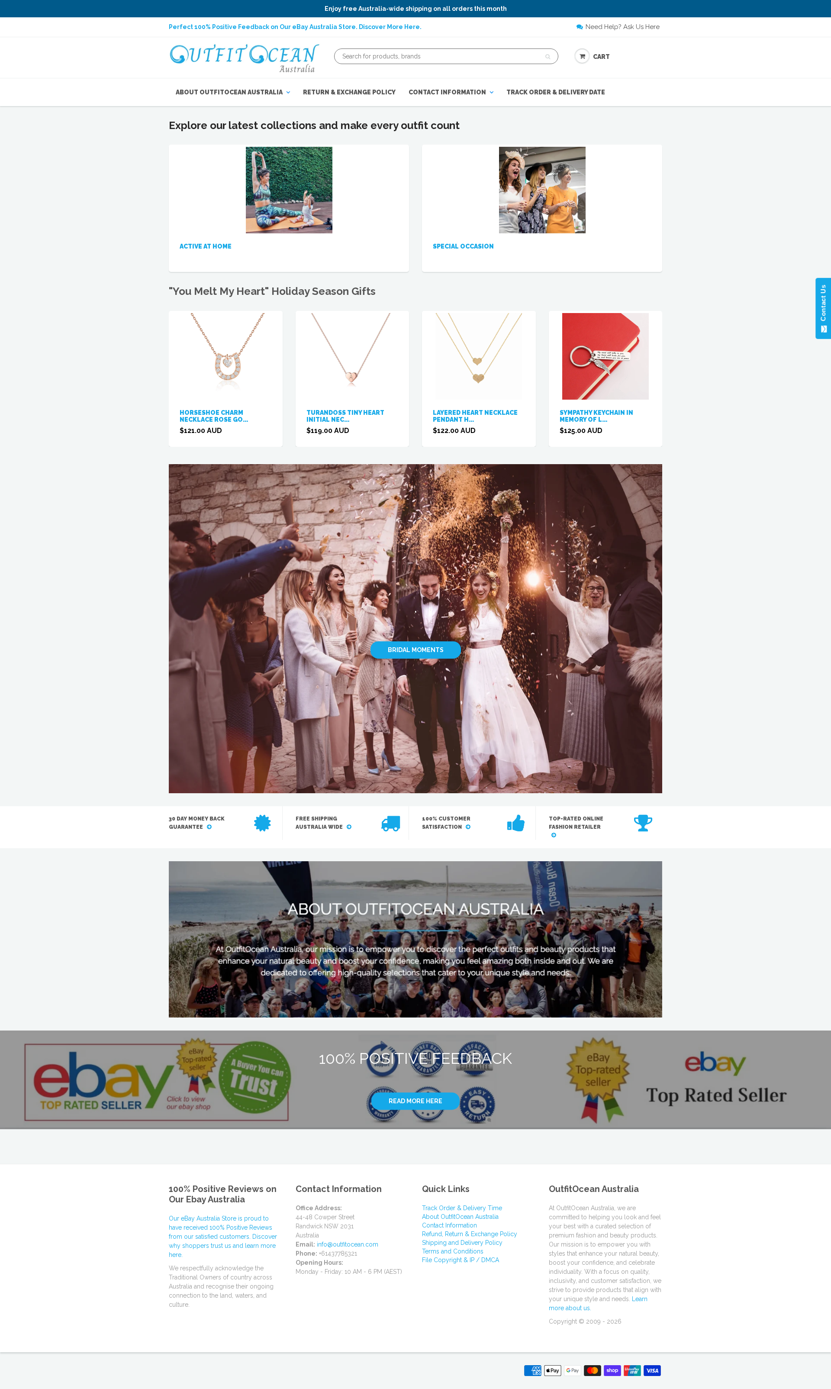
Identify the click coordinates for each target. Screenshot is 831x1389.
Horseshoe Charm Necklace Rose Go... (214, 416)
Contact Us (823, 304)
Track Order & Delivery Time (462, 1208)
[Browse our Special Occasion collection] (542, 189)
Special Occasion (463, 246)
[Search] (548, 57)
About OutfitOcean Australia (229, 92)
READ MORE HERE (415, 1101)
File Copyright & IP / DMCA (460, 1260)
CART (601, 56)
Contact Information (447, 92)
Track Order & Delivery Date (555, 92)
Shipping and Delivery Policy (462, 1242)
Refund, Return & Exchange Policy (469, 1234)
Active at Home (206, 246)
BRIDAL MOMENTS (416, 649)
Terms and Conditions (452, 1251)
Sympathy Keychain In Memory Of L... (596, 416)
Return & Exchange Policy (349, 92)
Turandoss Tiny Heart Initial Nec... (345, 416)
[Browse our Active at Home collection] (289, 189)
